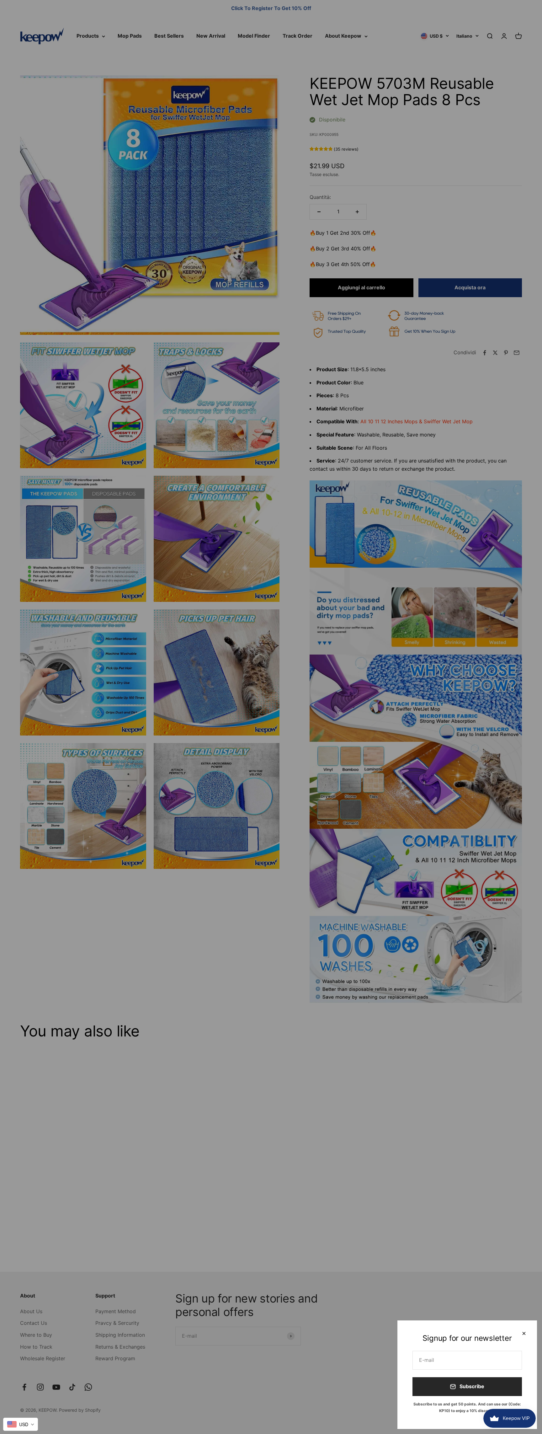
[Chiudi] (524, 1333)
